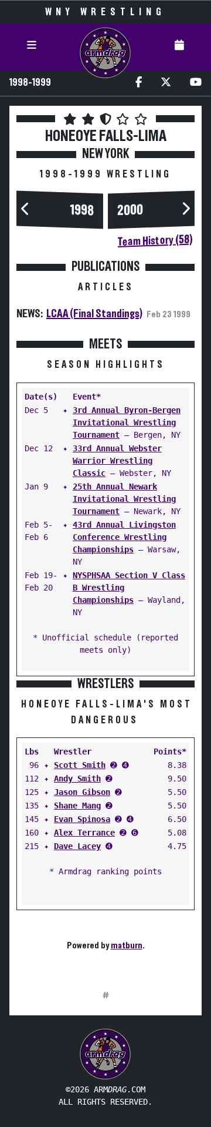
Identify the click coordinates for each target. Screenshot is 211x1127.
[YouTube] (196, 83)
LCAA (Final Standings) (94, 314)
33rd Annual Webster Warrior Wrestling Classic (117, 461)
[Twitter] (166, 83)
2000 (130, 210)
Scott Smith (80, 765)
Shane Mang (77, 805)
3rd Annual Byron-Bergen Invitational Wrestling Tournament (127, 422)
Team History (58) (155, 240)
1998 (82, 210)
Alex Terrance (84, 832)
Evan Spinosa (82, 819)
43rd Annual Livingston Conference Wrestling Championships (124, 537)
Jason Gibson (82, 792)
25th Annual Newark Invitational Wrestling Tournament (124, 499)
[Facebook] (138, 83)
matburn (126, 945)
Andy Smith (77, 778)
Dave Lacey (77, 846)
